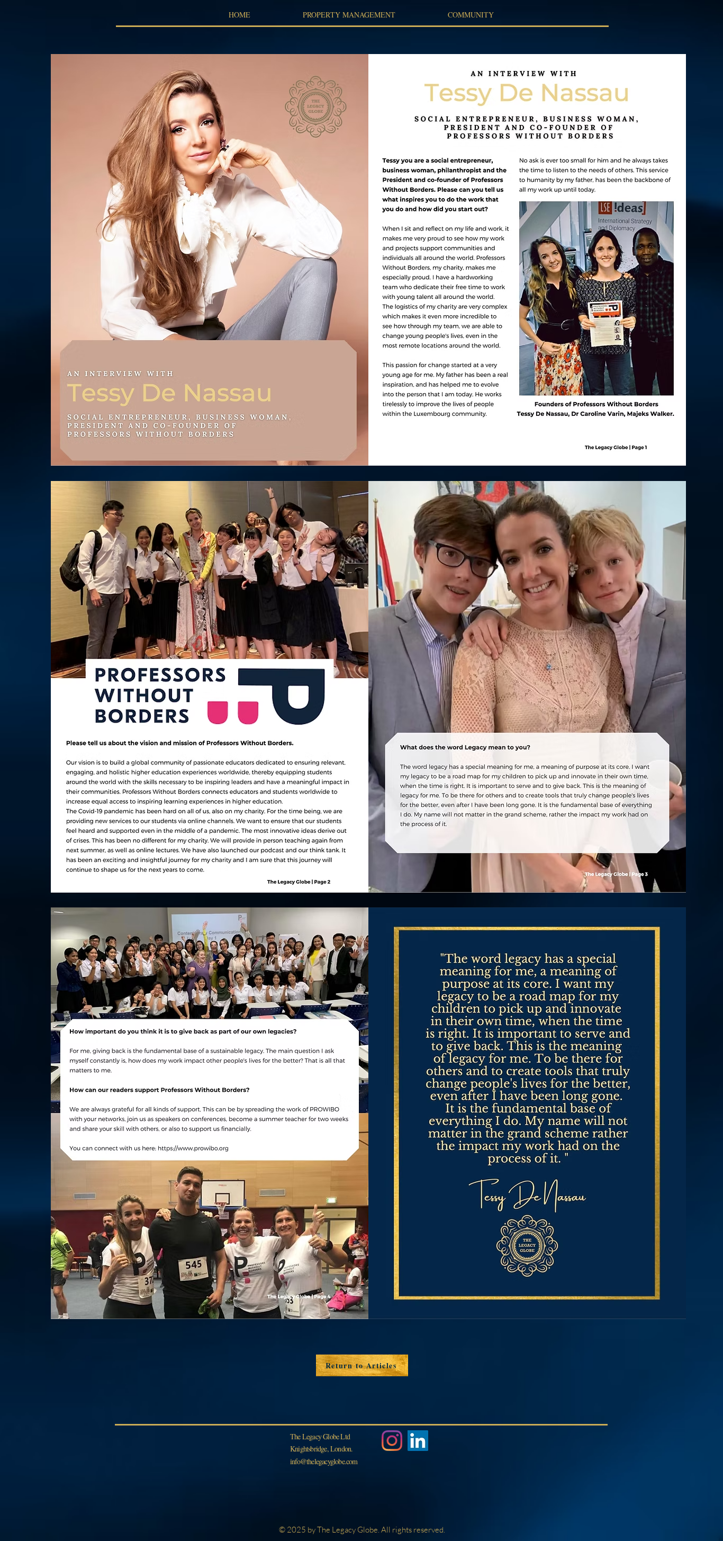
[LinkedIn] (418, 1440)
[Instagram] (392, 1440)
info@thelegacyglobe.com (324, 1461)
